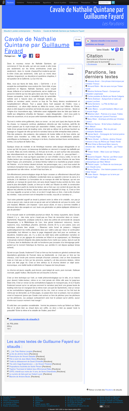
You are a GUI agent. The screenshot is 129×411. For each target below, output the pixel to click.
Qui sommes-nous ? (74, 397)
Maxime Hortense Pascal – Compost (102, 92)
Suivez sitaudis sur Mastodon (110, 397)
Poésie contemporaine (11, 400)
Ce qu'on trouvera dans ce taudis (79, 399)
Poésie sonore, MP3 (42, 404)
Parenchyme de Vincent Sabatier (22, 356)
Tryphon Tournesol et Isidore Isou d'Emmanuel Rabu (30, 369)
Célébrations (73, 2)
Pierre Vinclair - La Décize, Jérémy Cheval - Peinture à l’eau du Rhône (103, 140)
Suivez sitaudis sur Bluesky (109, 399)
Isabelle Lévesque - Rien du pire (101, 130)
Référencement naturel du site (78, 406)
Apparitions (47, 2)
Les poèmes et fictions (11, 402)
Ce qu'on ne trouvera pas (76, 400)
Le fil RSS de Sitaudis (75, 402)
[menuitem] (10, 2)
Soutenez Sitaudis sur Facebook (111, 400)
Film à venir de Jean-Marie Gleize (22, 359)
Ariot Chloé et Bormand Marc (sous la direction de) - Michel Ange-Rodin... (104, 146)
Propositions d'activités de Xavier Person (25, 366)
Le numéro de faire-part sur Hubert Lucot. (26, 374)
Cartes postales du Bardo (106, 96)
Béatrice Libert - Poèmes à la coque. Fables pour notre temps (104, 115)
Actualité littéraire (9, 397)
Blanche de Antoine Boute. (19, 376)
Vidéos (37, 402)
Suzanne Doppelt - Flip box (105, 156)
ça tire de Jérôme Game (19, 354)
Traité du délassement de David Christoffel (26, 361)
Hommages (39, 400)
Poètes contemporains (11, 406)
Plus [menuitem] (94, 2)
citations (119, 64)
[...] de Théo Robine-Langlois (21, 351)
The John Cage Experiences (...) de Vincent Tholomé (30, 364)
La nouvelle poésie (10, 404)
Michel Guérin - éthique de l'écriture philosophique (100, 160)
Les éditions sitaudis (74, 404)
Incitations (6, 399)
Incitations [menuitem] (20, 2)
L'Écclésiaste (92, 64)
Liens (37, 397)
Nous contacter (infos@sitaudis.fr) (47, 406)
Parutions (10, 2)
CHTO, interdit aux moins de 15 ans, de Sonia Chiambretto (32, 371)
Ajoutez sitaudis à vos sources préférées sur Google (102, 42)
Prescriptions (85, 2)
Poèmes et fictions (33, 2)
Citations (38, 399)
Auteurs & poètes (60, 2)
